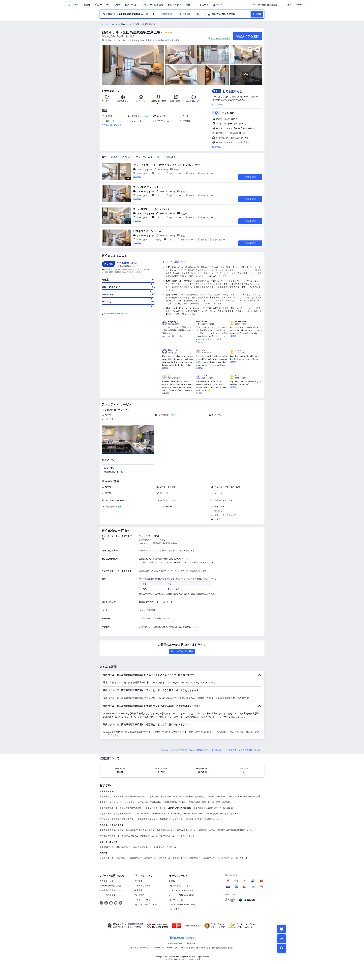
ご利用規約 (139, 895)
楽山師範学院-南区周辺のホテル (140, 830)
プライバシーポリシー (144, 900)
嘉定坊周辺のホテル (186, 830)
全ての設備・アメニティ (113, 125)
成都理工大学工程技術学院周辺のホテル (235, 830)
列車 (117, 4)
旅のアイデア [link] (174, 4)
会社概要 (138, 881)
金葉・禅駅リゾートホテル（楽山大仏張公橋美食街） (123, 796)
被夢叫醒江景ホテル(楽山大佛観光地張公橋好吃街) (187, 802)
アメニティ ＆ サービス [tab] (148, 157)
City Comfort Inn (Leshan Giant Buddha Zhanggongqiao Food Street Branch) (169, 813)
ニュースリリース (142, 886)
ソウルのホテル (106, 858)
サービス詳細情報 (107, 895)
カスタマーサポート (108, 881)
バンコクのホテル (225, 858)
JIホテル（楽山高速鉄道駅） (149, 802)
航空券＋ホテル (103, 4)
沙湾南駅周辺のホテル (109, 836)
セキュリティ (175, 909)
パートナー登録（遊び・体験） (183, 904)
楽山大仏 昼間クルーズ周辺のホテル (138, 836)
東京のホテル (122, 858)
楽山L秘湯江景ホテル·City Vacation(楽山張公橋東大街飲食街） (177, 796)
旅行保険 (217, 4)
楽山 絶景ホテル (107, 847)
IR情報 (172, 881)
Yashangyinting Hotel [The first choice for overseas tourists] (233, 796)
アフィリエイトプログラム (181, 890)
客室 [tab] (104, 157)
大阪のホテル (136, 858)
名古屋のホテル (180, 858)
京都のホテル (195, 858)
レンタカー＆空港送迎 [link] (151, 4)
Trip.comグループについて (146, 904)
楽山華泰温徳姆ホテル (148, 819)
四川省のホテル (202, 750)
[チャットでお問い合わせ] (281, 948)
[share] (281, 938)
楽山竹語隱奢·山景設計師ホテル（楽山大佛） (214, 808)
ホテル (174, 750)
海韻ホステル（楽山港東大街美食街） (116, 813)
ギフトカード (202, 4)
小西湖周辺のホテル (206, 830)
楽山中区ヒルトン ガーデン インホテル (117, 802)
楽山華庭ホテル (211, 819)
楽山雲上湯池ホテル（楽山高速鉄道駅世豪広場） (121, 808)
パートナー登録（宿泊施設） (182, 895)
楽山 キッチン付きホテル (165, 847)
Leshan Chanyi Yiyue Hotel (179, 808)
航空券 (87, 4)
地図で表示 (217, 147)
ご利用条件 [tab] (170, 157)
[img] (133, 65)
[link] (265, 4)
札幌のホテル (164, 858)
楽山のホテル (218, 750)
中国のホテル (186, 750)
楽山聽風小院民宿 (194, 819)
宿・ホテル (73, 4)
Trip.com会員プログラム (180, 886)
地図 (188, 4)
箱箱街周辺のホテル (186, 836)
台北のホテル (241, 858)
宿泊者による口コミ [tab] (121, 157)
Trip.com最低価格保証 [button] (220, 38)
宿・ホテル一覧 (176, 900)
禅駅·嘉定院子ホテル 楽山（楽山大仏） (222, 813)
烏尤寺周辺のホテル (166, 830)
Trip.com (164, 750)
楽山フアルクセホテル (156, 808)
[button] (228, 4)
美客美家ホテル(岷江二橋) (171, 819)
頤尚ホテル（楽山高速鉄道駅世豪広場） (133, 32)
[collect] (281, 929)
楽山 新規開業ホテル (142, 847)
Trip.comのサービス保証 (110, 886)
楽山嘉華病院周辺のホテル (111, 830)
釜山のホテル (209, 858)
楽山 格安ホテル (123, 847)
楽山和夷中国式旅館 (221, 802)
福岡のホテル (150, 858)
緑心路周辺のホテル (165, 836)
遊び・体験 (130, 4)
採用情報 (138, 890)
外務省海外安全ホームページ (112, 890)
